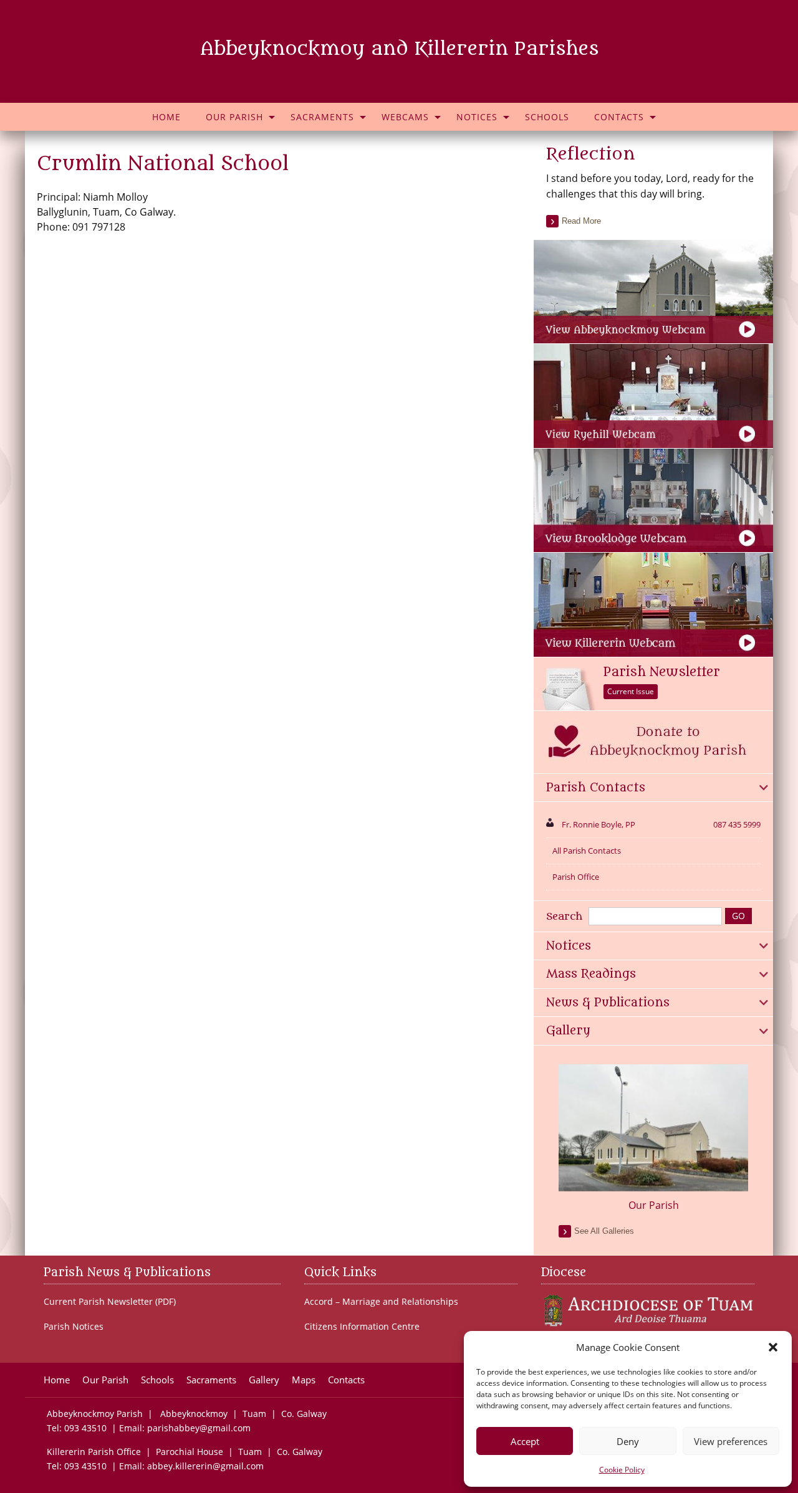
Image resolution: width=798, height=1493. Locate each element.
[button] (773, 1347)
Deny (628, 1441)
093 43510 (85, 1428)
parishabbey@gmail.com (199, 1428)
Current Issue (630, 691)
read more (581, 221)
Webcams (405, 117)
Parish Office (575, 876)
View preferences (730, 1441)
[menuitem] (166, 117)
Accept (525, 1441)
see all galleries (604, 1231)
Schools (547, 117)
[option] (653, 1138)
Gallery (264, 1380)
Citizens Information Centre (362, 1326)
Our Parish (234, 117)
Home (166, 117)
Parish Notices (73, 1326)
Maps (303, 1380)
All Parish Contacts (586, 850)
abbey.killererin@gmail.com (206, 1466)
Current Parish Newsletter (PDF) (110, 1301)
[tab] (653, 788)
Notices (477, 117)
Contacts (619, 117)
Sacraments (322, 117)
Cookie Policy (622, 1469)
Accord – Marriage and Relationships (381, 1301)
